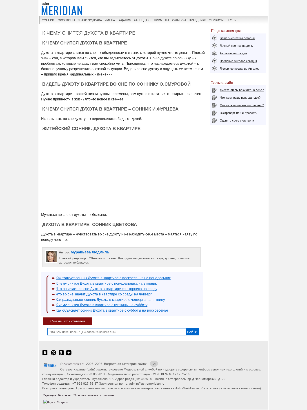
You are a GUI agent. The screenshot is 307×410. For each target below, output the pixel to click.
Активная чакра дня (233, 53)
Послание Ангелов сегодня (238, 61)
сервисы (216, 20)
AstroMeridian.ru (73, 364)
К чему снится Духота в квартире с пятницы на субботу (101, 305)
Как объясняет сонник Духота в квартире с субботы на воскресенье (112, 310)
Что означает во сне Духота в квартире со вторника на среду (106, 289)
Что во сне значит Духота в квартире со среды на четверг (104, 294)
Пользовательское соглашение (93, 395)
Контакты (64, 395)
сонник (48, 20)
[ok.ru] (61, 355)
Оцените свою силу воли (237, 120)
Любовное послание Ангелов (239, 68)
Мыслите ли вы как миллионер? (242, 105)
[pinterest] (53, 355)
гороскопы (65, 20)
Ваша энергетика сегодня (237, 38)
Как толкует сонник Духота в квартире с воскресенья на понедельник (113, 278)
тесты (231, 20)
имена (110, 20)
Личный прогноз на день (236, 45)
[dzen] (68, 355)
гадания (124, 20)
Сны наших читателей (67, 321)
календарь (142, 20)
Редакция (49, 395)
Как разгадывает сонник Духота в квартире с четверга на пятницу (110, 299)
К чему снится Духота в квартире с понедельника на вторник (106, 283)
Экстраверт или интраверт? (238, 113)
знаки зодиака (90, 20)
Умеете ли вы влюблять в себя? (242, 90)
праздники (197, 20)
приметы (161, 20)
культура (178, 20)
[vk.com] (45, 355)
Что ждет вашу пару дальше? (240, 97)
